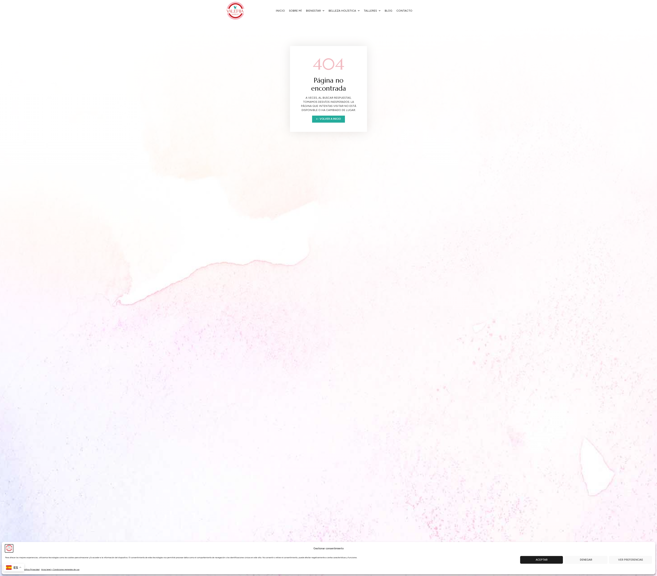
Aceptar (542, 559)
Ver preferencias (630, 559)
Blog (388, 10)
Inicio (280, 10)
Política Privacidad (31, 569)
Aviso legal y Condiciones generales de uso (60, 569)
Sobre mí (295, 10)
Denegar (586, 559)
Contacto (404, 10)
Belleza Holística (342, 10)
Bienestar (313, 10)
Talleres (370, 10)
